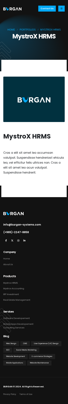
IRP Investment (11, 294)
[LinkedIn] (24, 240)
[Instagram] (18, 240)
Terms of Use (25, 394)
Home (6, 258)
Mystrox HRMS (10, 282)
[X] (12, 240)
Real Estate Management (16, 299)
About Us (8, 264)
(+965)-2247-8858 (16, 232)
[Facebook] (6, 240)
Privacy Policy (9, 394)
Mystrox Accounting (13, 288)
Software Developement (16, 318)
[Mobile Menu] (61, 9)
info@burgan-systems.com (22, 225)
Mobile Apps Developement (18, 324)
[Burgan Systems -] (12, 8)
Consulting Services (13, 327)
